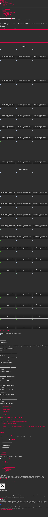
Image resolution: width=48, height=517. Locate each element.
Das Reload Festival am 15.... (7, 389)
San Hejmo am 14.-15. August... (7, 394)
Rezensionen (5, 461)
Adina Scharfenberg (6, 28)
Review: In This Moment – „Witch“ (7, 4)
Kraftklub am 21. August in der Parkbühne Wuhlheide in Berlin (14, 421)
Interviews (4, 11)
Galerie (9, 333)
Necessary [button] (2, 498)
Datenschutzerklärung (6, 406)
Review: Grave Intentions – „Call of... (7, 6)
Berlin (1, 333)
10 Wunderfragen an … (10, 12)
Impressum (4, 407)
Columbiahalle (5, 333)
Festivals (7, 15)
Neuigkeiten (4, 5)
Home (1, 19)
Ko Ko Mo (13, 333)
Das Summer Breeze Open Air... (7, 376)
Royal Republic (18, 333)
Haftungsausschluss (6, 409)
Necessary (4, 499)
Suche (13, 18)
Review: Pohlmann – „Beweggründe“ (7, 5)
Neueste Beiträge (19, 417)
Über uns (4, 412)
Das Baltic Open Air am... (6, 362)
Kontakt (4, 414)
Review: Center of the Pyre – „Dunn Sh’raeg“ (11, 419)
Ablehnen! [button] (17, 481)
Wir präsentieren (5, 13)
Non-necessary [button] (3, 503)
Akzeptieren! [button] (12, 481)
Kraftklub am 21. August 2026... (8, 367)
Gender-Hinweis (5, 411)
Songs (6, 16)
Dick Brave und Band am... (6, 380)
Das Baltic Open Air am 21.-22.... (6, 1)
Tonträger (7, 8)
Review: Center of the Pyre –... (6, 2)
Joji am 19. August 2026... (6, 371)
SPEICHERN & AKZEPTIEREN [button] (6, 509)
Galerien (4, 10)
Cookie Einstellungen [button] (4, 481)
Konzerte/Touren (8, 14)
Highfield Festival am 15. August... (8, 399)
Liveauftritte (7, 9)
